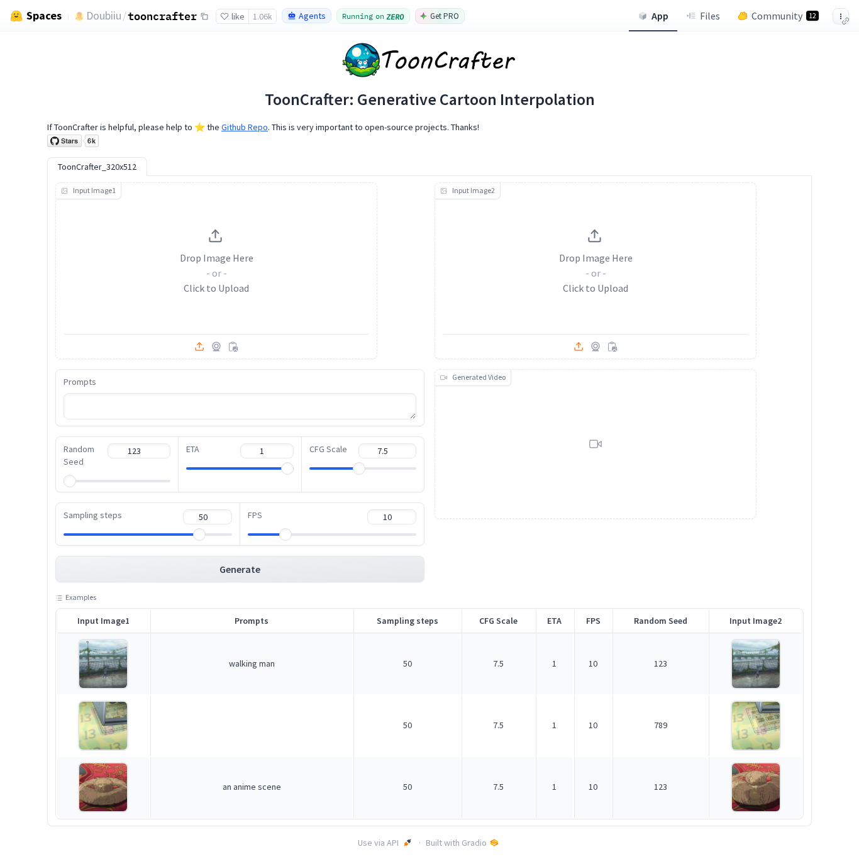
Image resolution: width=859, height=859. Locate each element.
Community (783, 15)
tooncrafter (162, 16)
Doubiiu (103, 15)
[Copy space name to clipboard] (204, 16)
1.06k (262, 16)
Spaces (44, 16)
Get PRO (444, 16)
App (659, 15)
